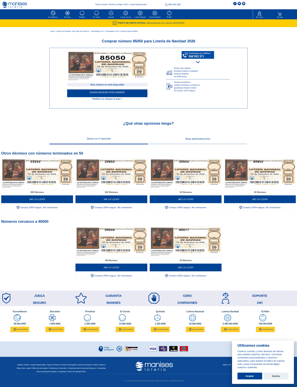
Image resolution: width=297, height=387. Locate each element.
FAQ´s (126, 4)
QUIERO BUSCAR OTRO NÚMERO (107, 92)
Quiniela (111, 17)
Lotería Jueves (125, 17)
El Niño (169, 17)
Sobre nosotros (102, 4)
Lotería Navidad (154, 17)
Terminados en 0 (97, 31)
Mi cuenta (259, 17)
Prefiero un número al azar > (107, 99)
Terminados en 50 (112, 31)
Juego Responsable (138, 4)
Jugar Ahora (22, 329)
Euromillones (53, 17)
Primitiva (82, 17)
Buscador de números (80, 31)
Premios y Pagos (116, 4)
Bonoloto (67, 17)
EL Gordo (96, 17)
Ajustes (276, 376)
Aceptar (250, 376)
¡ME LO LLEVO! (37, 199)
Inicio (52, 31)
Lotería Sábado (140, 17)
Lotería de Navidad (63, 31)
